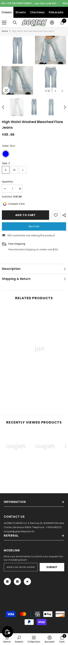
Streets (20, 12)
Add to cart (25, 215)
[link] (34, 396)
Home (5, 31)
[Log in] (51, 22)
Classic (7, 12)
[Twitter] (27, 581)
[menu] (4, 22)
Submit (52, 567)
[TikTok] (17, 581)
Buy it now (34, 226)
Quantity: (7, 181)
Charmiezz (37, 12)
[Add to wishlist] (55, 215)
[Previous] (55, 91)
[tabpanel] (17, 65)
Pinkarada (56, 12)
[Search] (15, 22)
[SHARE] (63, 215)
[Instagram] (7, 581)
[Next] (62, 91)
